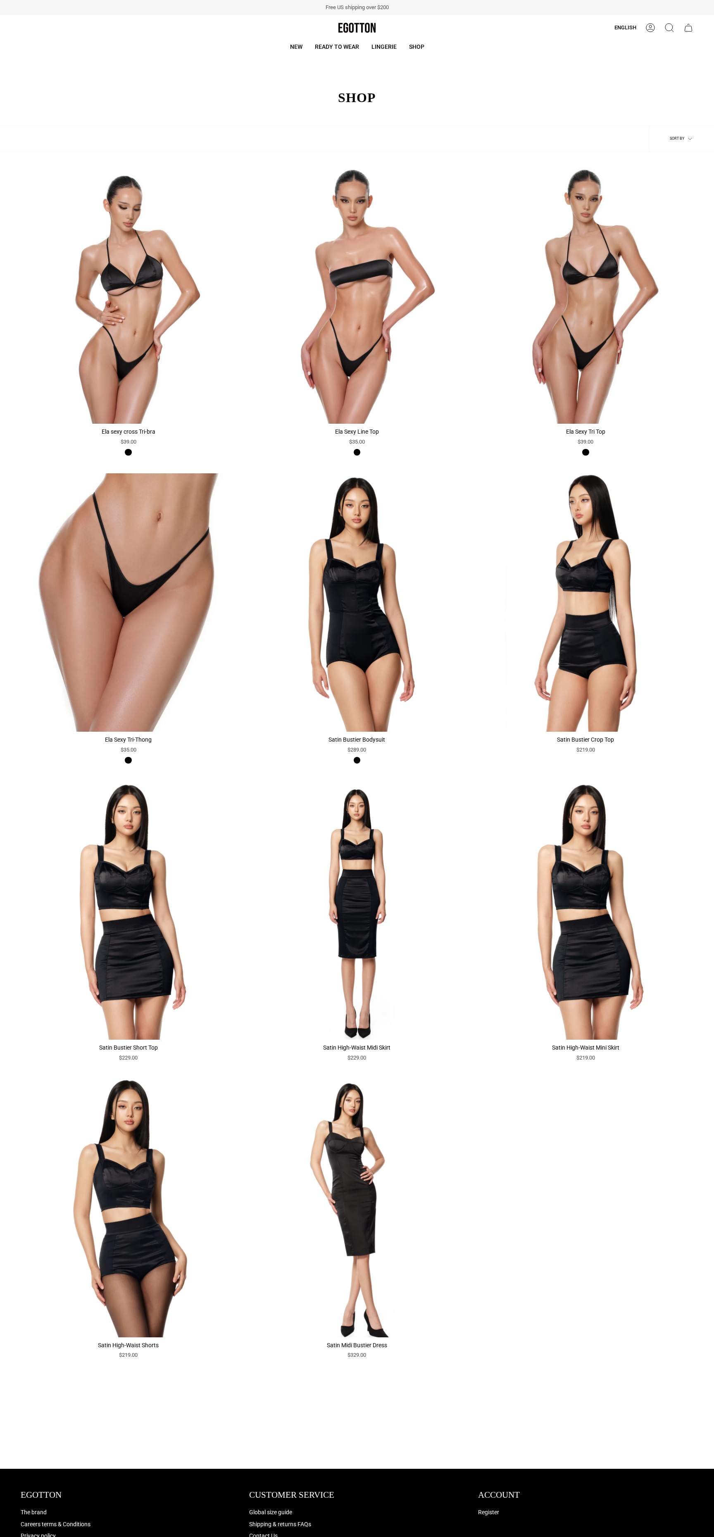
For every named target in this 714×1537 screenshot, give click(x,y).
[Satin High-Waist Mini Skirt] (585, 910)
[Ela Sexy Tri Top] (585, 294)
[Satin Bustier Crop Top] (585, 602)
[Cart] (688, 28)
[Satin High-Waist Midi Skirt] (356, 910)
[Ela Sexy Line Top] (356, 294)
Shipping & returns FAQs (280, 1524)
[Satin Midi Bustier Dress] (356, 1208)
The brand (34, 1512)
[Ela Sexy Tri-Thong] (128, 602)
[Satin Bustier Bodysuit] (356, 602)
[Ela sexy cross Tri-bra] (128, 294)
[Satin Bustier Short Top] (128, 910)
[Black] (128, 452)
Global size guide (270, 1512)
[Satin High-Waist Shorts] (128, 1208)
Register (488, 1512)
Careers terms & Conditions (55, 1524)
